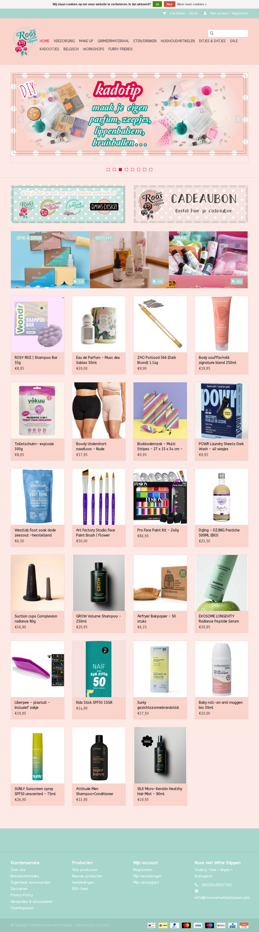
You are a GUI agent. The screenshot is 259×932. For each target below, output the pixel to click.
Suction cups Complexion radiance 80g (36, 619)
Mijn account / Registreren (228, 13)
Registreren (142, 870)
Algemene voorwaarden (30, 882)
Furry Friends (121, 49)
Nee (169, 4)
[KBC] (232, 925)
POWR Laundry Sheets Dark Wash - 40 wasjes (221, 446)
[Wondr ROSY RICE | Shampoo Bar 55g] (37, 324)
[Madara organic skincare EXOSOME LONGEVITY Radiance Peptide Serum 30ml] (222, 583)
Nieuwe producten (87, 876)
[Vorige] (20, 119)
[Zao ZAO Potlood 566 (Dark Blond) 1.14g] (160, 324)
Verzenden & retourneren (32, 902)
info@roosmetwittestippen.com (222, 898)
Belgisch (71, 49)
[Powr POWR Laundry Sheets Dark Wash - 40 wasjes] (222, 410)
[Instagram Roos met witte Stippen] (134, 840)
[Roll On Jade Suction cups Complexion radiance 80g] (37, 583)
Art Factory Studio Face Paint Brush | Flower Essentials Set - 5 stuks (96, 533)
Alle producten (84, 870)
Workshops (93, 49)
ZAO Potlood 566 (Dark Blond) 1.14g (156, 360)
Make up (86, 41)
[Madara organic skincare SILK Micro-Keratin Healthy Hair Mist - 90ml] (160, 755)
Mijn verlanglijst (146, 882)
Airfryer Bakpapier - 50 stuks (156, 619)
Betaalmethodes (25, 876)
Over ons (18, 870)
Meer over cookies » (192, 4)
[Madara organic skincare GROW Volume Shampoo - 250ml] (99, 583)
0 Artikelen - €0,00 (184, 13)
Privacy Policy (22, 895)
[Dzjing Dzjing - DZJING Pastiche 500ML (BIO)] (222, 496)
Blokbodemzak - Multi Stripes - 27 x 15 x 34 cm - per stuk (160, 447)
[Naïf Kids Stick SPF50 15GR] (99, 669)
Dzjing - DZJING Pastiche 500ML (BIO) (219, 532)
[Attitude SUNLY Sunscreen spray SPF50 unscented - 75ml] (37, 755)
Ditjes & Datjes (212, 41)
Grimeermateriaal (113, 41)
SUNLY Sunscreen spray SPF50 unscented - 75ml (35, 791)
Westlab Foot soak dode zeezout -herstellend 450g (35, 533)
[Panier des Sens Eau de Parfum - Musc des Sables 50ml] (99, 324)
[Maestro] (209, 925)
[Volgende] (238, 119)
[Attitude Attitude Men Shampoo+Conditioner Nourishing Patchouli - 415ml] (99, 755)
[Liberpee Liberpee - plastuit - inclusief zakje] (37, 669)
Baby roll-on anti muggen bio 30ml (221, 705)
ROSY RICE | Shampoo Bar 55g (36, 360)
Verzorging (64, 41)
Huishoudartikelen (178, 41)
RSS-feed (80, 889)
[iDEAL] (162, 925)
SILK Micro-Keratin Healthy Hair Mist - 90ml (159, 791)
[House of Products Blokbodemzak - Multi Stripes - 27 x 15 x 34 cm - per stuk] (160, 410)
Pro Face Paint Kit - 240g (158, 530)
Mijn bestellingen (147, 876)
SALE (234, 41)
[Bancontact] (151, 925)
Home (44, 41)
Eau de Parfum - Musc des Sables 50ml (98, 360)
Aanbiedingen (83, 882)
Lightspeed (102, 925)
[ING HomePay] (243, 925)
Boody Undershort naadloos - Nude (91, 446)
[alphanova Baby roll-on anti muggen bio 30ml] (222, 669)
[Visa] (197, 925)
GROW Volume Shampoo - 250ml (98, 619)
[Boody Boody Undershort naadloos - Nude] (99, 410)
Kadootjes (49, 49)
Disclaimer (19, 889)
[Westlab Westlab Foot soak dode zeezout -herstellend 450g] (37, 496)
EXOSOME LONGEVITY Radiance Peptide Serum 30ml (219, 619)
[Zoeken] (211, 33)
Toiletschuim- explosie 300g (34, 446)
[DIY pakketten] (129, 114)
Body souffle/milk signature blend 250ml (217, 360)
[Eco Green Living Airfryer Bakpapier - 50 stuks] (160, 583)
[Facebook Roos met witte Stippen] (125, 840)
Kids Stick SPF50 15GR (94, 702)
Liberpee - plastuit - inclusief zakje (32, 705)
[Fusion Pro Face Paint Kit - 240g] (160, 496)
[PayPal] (174, 925)
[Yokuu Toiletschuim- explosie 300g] (37, 410)
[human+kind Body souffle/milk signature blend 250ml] (222, 324)
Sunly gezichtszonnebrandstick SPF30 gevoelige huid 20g (158, 705)
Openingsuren (22, 908)
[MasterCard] (186, 925)
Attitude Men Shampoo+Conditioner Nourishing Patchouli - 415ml (95, 792)
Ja (157, 4)
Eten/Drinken (145, 41)
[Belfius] (220, 925)
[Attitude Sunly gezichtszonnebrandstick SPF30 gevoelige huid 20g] (160, 669)
